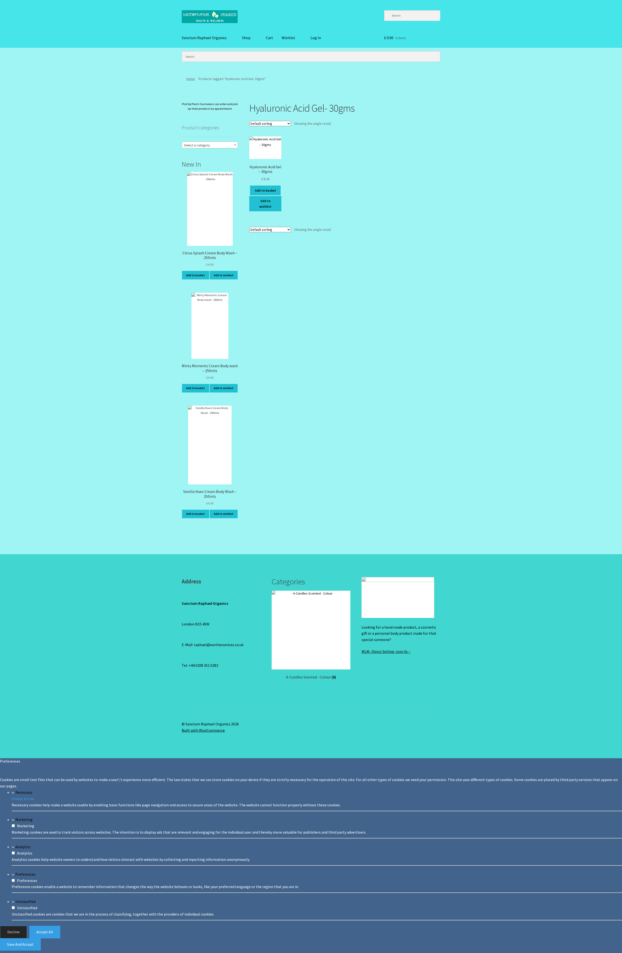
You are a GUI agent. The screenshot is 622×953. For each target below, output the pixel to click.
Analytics (23, 846)
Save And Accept (20, 944)
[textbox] (210, 145)
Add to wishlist (265, 204)
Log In (316, 37)
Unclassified (25, 901)
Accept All (44, 931)
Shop (246, 37)
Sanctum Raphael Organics (204, 37)
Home (190, 79)
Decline (13, 931)
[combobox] (210, 145)
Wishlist (288, 37)
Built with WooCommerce (203, 730)
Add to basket (265, 190)
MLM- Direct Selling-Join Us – (386, 651)
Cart (269, 37)
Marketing (24, 819)
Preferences (25, 874)
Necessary (23, 792)
